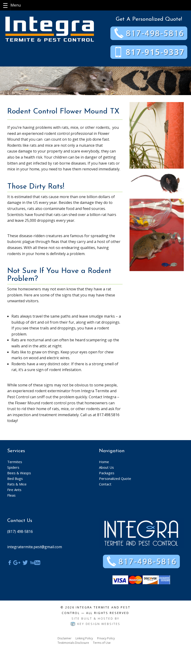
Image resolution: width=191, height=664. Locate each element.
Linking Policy (84, 638)
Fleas (11, 495)
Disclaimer (65, 638)
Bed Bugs (15, 478)
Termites (14, 461)
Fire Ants (14, 489)
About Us (106, 467)
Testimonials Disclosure (73, 643)
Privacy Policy (106, 638)
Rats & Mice (17, 484)
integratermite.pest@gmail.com (34, 546)
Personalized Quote (115, 478)
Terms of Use (102, 643)
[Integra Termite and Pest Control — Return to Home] (50, 28)
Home (104, 461)
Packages (106, 473)
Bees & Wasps (19, 473)
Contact (105, 484)
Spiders (13, 467)
